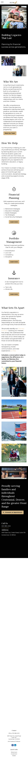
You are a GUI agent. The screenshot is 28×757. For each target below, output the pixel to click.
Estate (14, 755)
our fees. (13, 351)
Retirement (14, 752)
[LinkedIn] (15, 745)
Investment (14, 754)
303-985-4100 (15, 733)
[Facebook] (13, 745)
